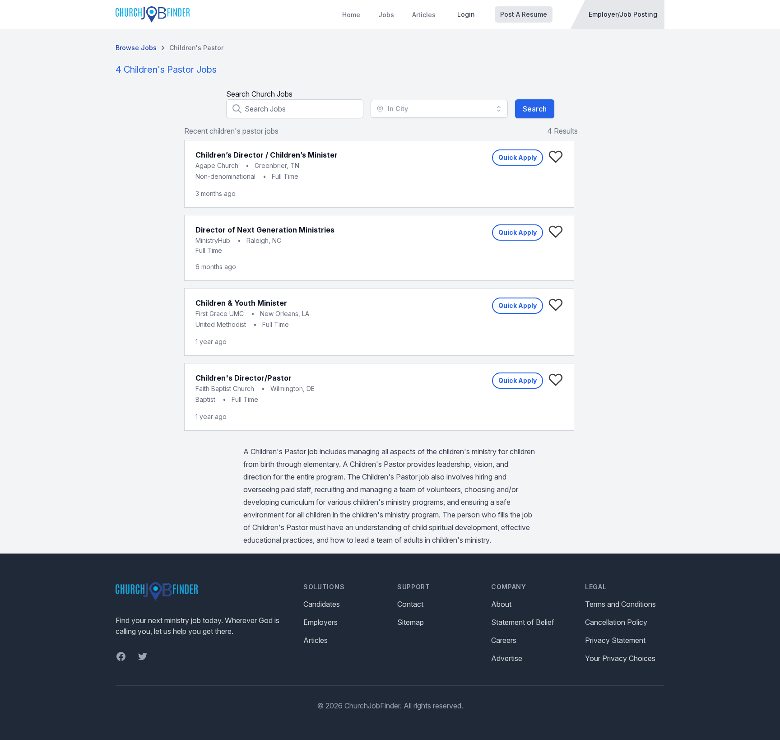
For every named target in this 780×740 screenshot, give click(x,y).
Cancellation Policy (616, 622)
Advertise (506, 658)
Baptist (205, 399)
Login (466, 14)
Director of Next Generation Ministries (264, 229)
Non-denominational (225, 176)
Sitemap (410, 622)
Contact (410, 604)
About (501, 604)
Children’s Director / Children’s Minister (266, 154)
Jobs (386, 15)
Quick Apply (517, 157)
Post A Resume (523, 14)
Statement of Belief (522, 622)
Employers (320, 622)
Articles (424, 15)
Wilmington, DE (292, 388)
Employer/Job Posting (623, 14)
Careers (503, 640)
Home (351, 15)
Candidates (321, 604)
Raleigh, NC (263, 240)
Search (535, 108)
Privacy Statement (615, 640)
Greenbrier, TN (277, 165)
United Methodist (220, 324)
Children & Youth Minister (241, 302)
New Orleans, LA (284, 313)
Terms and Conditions (620, 604)
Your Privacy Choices (620, 658)
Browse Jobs (136, 47)
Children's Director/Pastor (243, 377)
